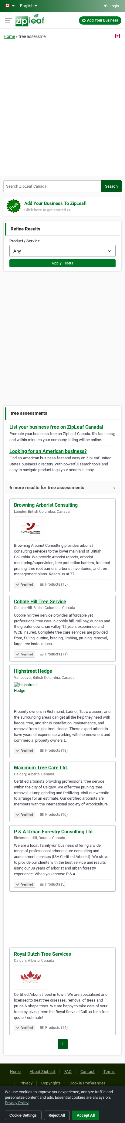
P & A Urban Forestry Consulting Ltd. (54, 832)
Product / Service (24, 241)
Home (9, 36)
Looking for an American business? (48, 451)
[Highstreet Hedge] (62, 694)
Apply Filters (62, 263)
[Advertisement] (62, 109)
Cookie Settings (23, 1115)
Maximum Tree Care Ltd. (41, 768)
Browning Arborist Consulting (46, 505)
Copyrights (51, 1083)
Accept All (86, 1115)
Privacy (26, 1083)
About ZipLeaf (43, 1071)
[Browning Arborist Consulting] (62, 528)
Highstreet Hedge (33, 671)
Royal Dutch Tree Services (42, 954)
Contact (87, 1071)
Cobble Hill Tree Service (40, 601)
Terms (109, 1071)
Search (111, 186)
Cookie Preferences (87, 1083)
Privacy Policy (17, 1103)
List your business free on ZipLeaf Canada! (56, 427)
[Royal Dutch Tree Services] (62, 977)
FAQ (68, 1071)
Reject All (57, 1115)
